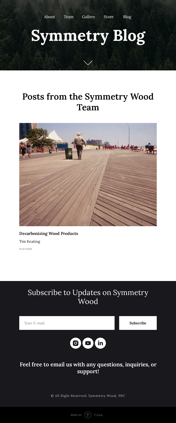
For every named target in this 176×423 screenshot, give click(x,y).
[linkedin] (100, 343)
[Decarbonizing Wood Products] (88, 187)
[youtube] (88, 343)
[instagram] (75, 343)
